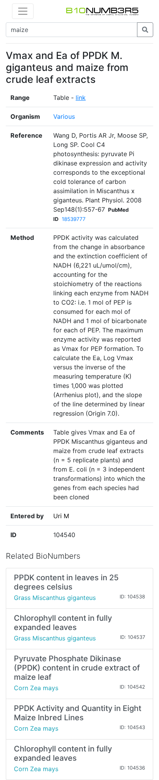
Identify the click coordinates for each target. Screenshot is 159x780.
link (81, 97)
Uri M (61, 516)
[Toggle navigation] (23, 11)
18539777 (74, 219)
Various (64, 116)
